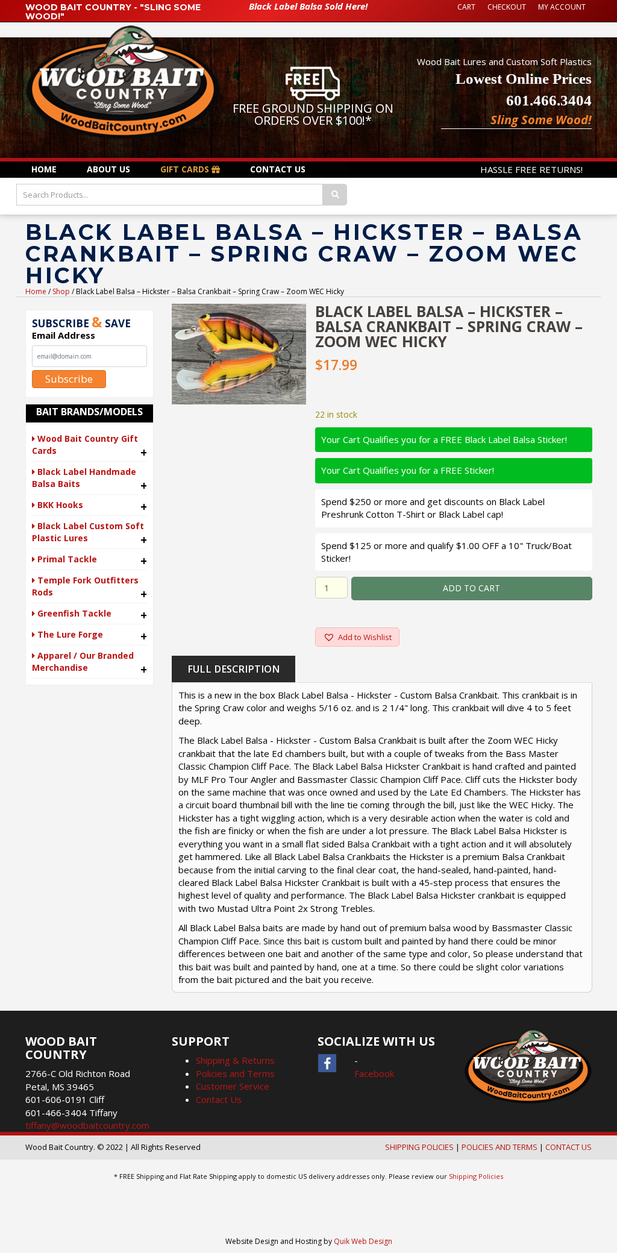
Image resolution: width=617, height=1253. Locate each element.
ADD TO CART (471, 588)
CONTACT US (568, 1147)
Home (35, 291)
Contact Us (219, 1099)
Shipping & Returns (235, 1060)
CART (466, 7)
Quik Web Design (363, 1241)
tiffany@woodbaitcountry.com (87, 1125)
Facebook (374, 1073)
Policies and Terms (235, 1073)
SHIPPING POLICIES (419, 1147)
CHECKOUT (506, 7)
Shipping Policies (476, 1176)
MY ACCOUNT (562, 7)
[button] (357, 637)
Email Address (63, 335)
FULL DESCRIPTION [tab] (233, 669)
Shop (61, 291)
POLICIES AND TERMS (499, 1147)
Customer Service (232, 1086)
